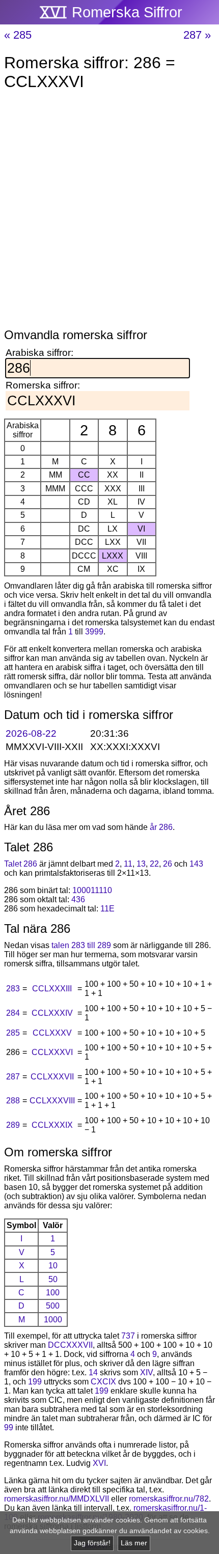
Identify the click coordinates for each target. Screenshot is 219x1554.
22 (154, 863)
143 (196, 863)
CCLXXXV (52, 1033)
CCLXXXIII (52, 988)
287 (13, 1076)
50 (53, 1279)
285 (13, 1033)
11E (107, 908)
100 (53, 1292)
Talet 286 (20, 863)
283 (13, 988)
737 (128, 1335)
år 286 (161, 827)
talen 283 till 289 (81, 945)
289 (13, 1125)
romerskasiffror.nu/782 (169, 1498)
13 (141, 863)
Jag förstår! (92, 1543)
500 (53, 1305)
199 (35, 1381)
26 (167, 863)
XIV (146, 1372)
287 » (197, 35)
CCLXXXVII (52, 1076)
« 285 (18, 35)
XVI (99, 1463)
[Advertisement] (109, 211)
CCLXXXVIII (52, 1100)
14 (93, 1372)
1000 (53, 1319)
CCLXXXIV (52, 1013)
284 (13, 1013)
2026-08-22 (31, 733)
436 (78, 899)
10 (53, 1265)
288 (13, 1100)
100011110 (92, 890)
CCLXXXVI (52, 1052)
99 (8, 1427)
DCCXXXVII (70, 1345)
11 (128, 863)
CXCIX (103, 1381)
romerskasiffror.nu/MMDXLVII (56, 1498)
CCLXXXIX (52, 1125)
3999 (94, 631)
